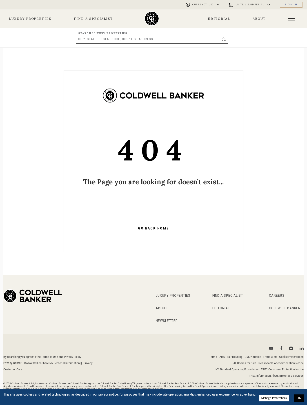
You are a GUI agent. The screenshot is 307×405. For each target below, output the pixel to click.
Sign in (291, 4)
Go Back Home (153, 228)
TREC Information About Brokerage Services (276, 375)
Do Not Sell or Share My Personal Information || (53, 363)
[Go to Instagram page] (291, 348)
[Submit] (224, 39)
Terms (213, 356)
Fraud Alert (270, 356)
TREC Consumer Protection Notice (282, 369)
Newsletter (167, 321)
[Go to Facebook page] (281, 348)
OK (299, 398)
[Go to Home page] (153, 99)
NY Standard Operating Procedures (237, 369)
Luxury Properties (30, 19)
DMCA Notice (253, 356)
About (259, 19)
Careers (277, 295)
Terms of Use (49, 356)
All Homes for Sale (244, 363)
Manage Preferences (274, 398)
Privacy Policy (72, 356)
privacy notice (108, 394)
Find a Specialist (93, 19)
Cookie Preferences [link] (291, 356)
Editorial (219, 19)
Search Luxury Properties (102, 33)
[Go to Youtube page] (271, 348)
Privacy (88, 363)
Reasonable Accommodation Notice (281, 363)
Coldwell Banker (284, 308)
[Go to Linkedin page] (302, 348)
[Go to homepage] (152, 18)
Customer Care (12, 369)
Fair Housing (234, 356)
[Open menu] (291, 18)
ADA (222, 356)
